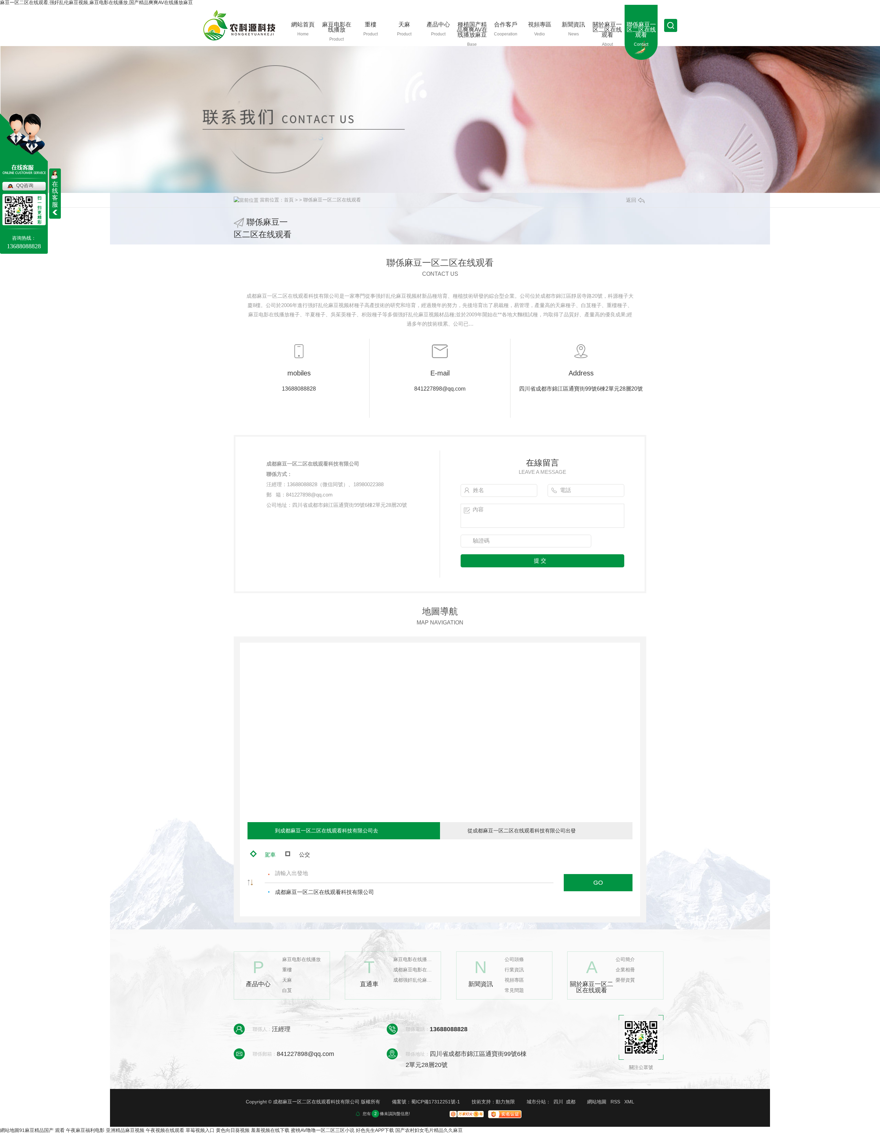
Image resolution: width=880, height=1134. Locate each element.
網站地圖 (596, 1101)
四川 (558, 1101)
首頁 (289, 200)
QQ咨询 (24, 185)
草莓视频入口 (200, 1130)
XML (629, 1101)
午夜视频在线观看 (166, 1130)
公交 (304, 855)
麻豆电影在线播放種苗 (413, 959)
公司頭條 (514, 959)
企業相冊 (625, 969)
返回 (631, 200)
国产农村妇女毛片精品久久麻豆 (429, 1130)
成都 (570, 1101)
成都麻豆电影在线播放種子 (413, 969)
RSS (615, 1101)
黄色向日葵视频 (233, 1130)
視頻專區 (514, 980)
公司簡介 (625, 959)
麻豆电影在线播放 (301, 959)
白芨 (287, 990)
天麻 (287, 980)
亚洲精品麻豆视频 (125, 1130)
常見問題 (514, 990)
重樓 (287, 969)
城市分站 (536, 1101)
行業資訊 (514, 969)
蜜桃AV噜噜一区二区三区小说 (322, 1130)
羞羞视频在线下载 (270, 1130)
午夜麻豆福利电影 (85, 1130)
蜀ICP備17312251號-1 (435, 1101)
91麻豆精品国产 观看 (42, 1130)
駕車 (270, 855)
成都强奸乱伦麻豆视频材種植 (413, 980)
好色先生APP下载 (375, 1130)
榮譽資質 (625, 980)
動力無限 (505, 1101)
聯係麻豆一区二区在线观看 (332, 200)
